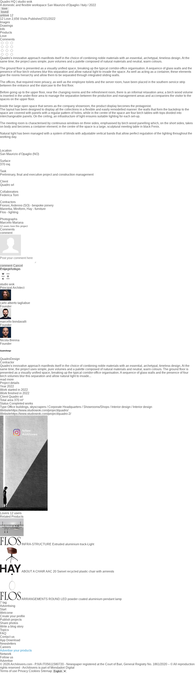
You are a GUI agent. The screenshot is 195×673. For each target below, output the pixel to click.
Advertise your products (16, 650)
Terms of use (8, 671)
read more (7, 379)
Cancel (18, 265)
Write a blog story (11, 626)
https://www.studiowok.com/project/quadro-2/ (41, 413)
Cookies (34, 671)
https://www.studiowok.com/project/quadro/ (39, 410)
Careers (5, 647)
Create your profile (12, 616)
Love (3, 36)
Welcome (6, 612)
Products (6, 32)
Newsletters (8, 643)
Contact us (7, 636)
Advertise (6, 660)
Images (5, 22)
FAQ (3, 633)
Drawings (6, 25)
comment (6, 265)
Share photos (9, 623)
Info (2, 29)
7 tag (3, 602)
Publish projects (11, 619)
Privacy (23, 671)
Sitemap (46, 671)
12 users (16, 513)
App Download (10, 640)
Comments (7, 39)
